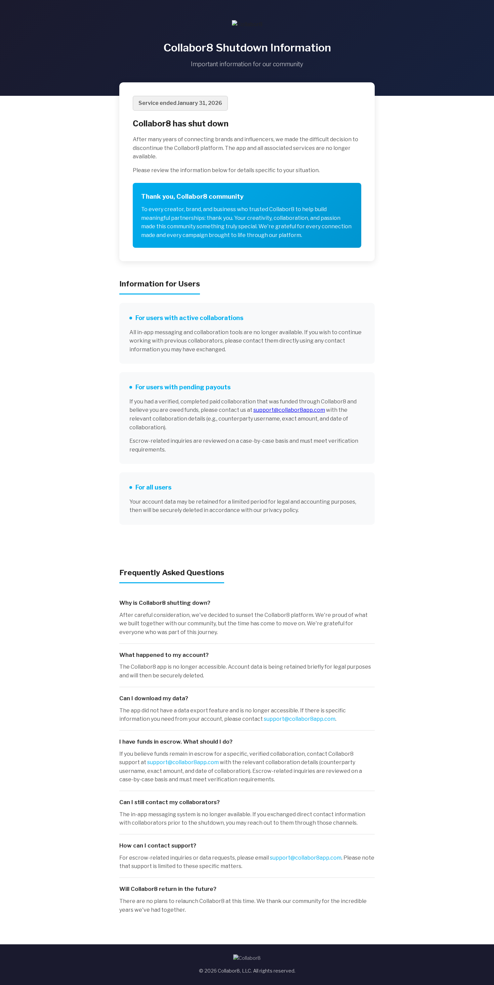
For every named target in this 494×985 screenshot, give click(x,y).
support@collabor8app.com (289, 410)
